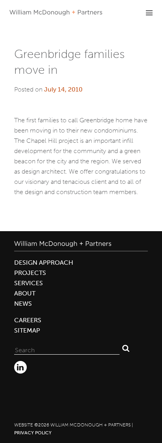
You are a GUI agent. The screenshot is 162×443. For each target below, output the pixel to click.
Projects (30, 273)
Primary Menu (149, 13)
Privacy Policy (33, 433)
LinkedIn (20, 367)
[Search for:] (67, 348)
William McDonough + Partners (55, 12)
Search (126, 348)
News (23, 303)
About (24, 293)
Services (28, 283)
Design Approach (43, 262)
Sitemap (27, 330)
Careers (27, 320)
